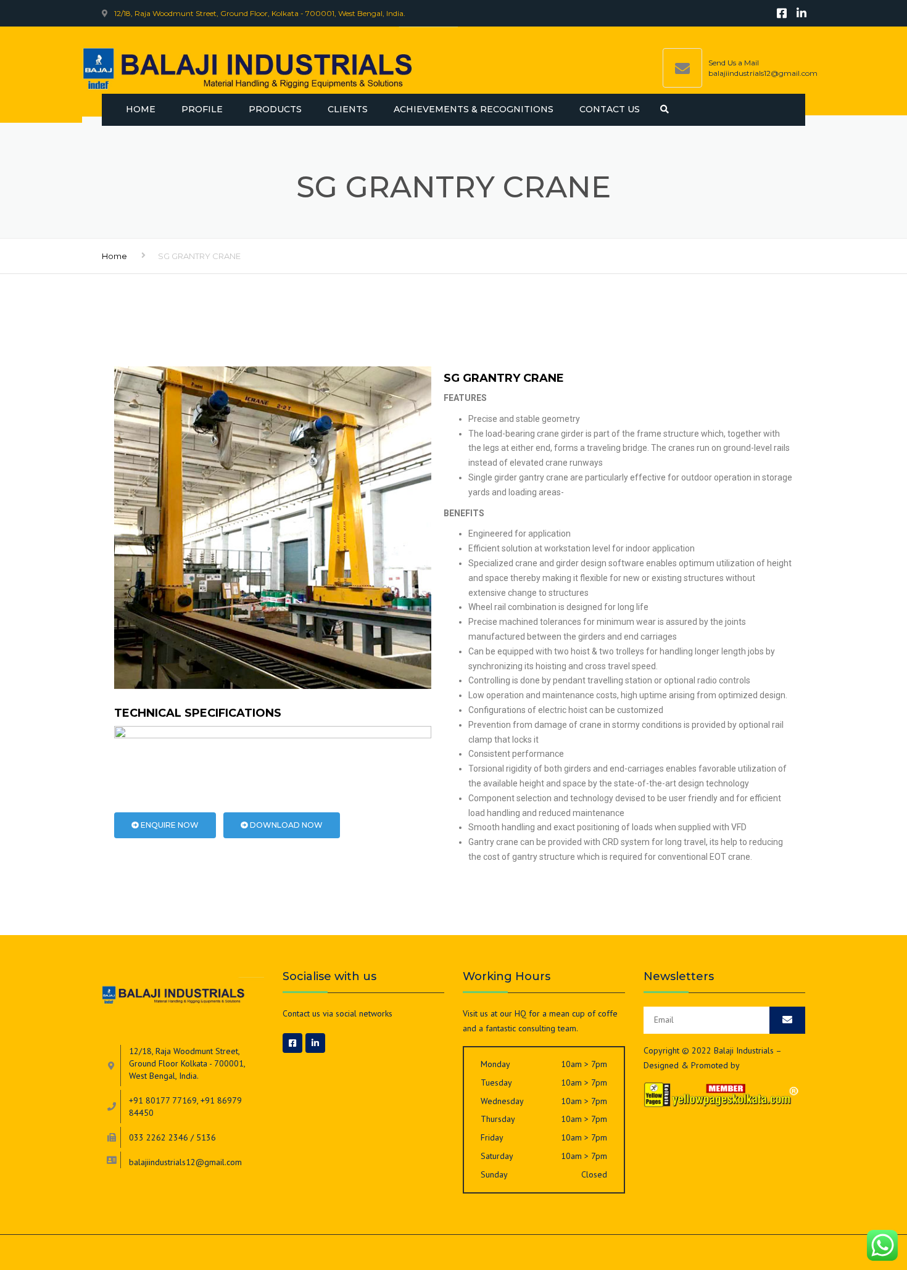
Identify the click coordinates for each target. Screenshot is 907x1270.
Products (275, 109)
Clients (348, 109)
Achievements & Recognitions (473, 109)
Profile (202, 109)
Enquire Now (169, 825)
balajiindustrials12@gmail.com (763, 73)
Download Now (285, 825)
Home (140, 109)
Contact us (609, 109)
